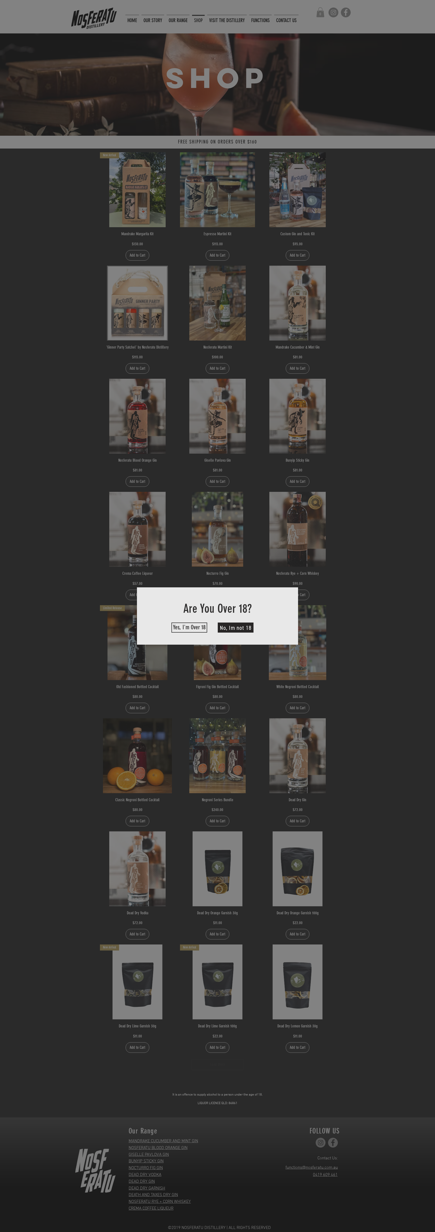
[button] (189, 628)
